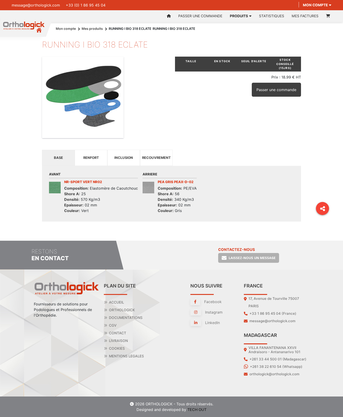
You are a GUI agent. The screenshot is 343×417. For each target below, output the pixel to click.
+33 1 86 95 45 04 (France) (272, 313)
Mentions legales (126, 356)
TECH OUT (196, 409)
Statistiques (271, 16)
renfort (91, 158)
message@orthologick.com (36, 5)
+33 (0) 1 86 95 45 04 (85, 5)
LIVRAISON (118, 340)
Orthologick (122, 310)
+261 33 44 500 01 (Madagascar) (277, 359)
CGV (113, 325)
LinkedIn (212, 322)
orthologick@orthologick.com (274, 374)
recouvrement (156, 158)
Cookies (117, 348)
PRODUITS (239, 16)
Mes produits (92, 29)
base (58, 158)
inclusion (123, 158)
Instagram (213, 312)
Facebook (212, 301)
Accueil (116, 302)
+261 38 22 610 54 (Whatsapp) (276, 366)
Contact (117, 333)
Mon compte (315, 5)
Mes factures (305, 16)
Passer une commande (200, 16)
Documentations (126, 317)
